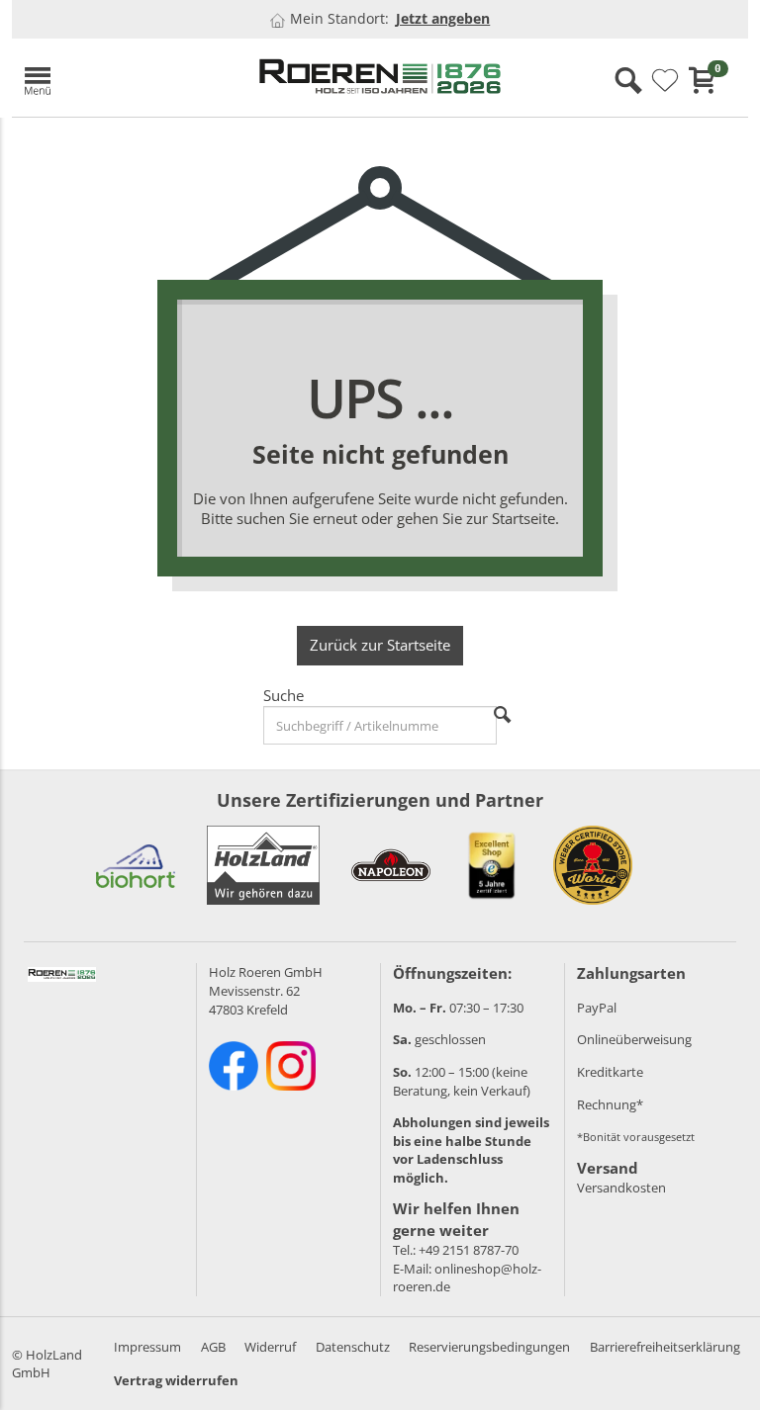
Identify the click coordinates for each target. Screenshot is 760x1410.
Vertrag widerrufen (176, 1380)
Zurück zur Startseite (380, 645)
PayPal (597, 1007)
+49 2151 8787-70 (469, 1250)
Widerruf (270, 1347)
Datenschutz (353, 1347)
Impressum (147, 1347)
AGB (213, 1347)
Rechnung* (610, 1104)
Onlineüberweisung (634, 1039)
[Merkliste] (665, 81)
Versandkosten (621, 1187)
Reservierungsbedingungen (489, 1347)
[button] (125, 77)
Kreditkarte (610, 1072)
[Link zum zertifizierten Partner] (135, 865)
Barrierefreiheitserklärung (665, 1347)
